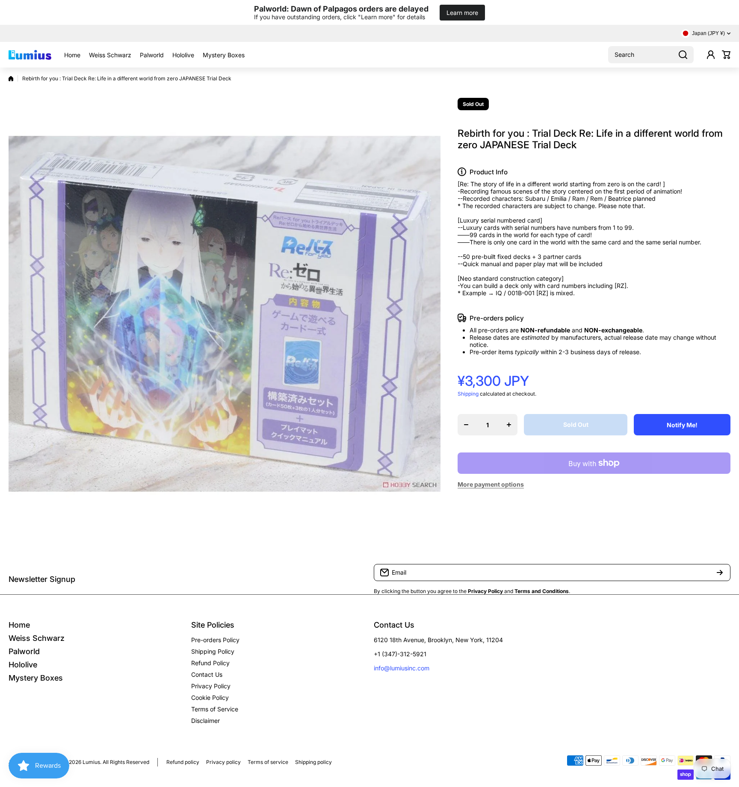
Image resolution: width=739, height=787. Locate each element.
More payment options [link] (491, 484)
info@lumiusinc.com (401, 668)
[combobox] (651, 54)
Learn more (462, 12)
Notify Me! (682, 425)
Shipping (468, 394)
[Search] (683, 54)
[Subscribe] (719, 572)
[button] (726, 54)
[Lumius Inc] (30, 54)
